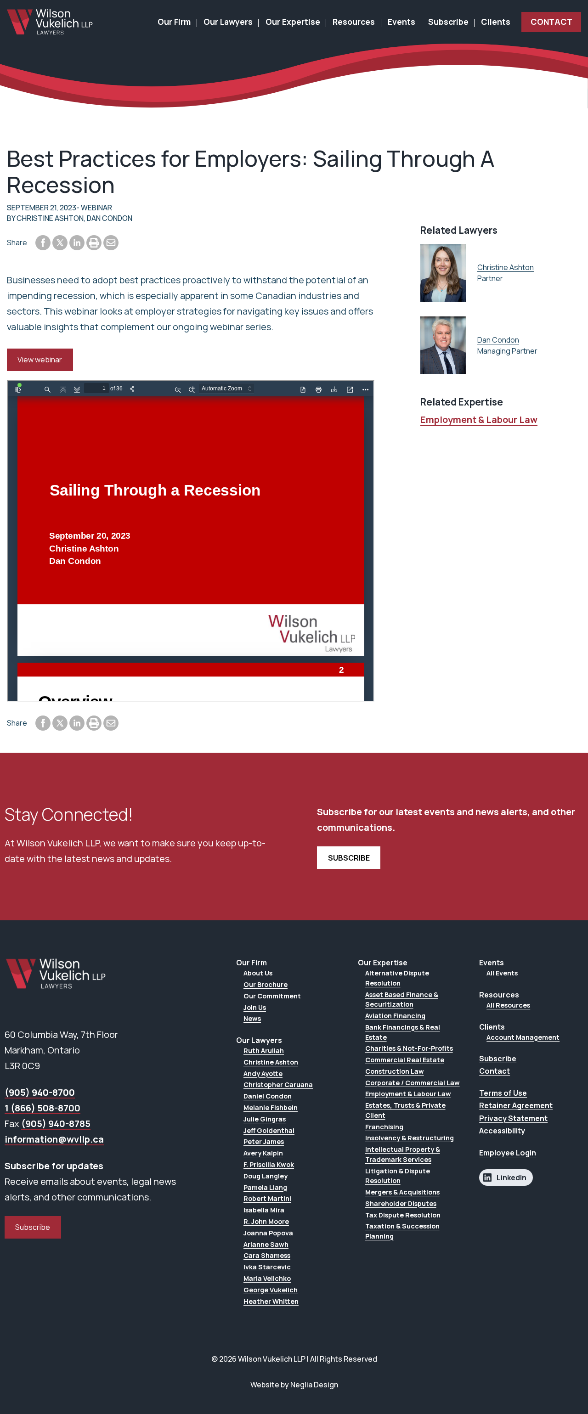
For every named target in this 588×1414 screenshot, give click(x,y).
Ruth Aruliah (263, 1050)
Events (401, 21)
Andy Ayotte (263, 1073)
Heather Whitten (271, 1301)
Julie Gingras (264, 1119)
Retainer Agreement (516, 1105)
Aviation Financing (395, 1015)
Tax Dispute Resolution (403, 1215)
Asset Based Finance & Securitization (401, 999)
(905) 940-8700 (40, 1092)
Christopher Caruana (278, 1084)
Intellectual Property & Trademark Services (402, 1154)
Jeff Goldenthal (268, 1130)
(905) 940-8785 (55, 1123)
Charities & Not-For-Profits (409, 1048)
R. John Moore (266, 1221)
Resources (354, 21)
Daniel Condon (267, 1096)
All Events (502, 973)
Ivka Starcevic (267, 1266)
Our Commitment (272, 995)
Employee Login (507, 1153)
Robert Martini (267, 1198)
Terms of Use (503, 1093)
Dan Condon (498, 340)
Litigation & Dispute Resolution (397, 1175)
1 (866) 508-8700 (42, 1108)
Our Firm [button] (174, 21)
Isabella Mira (263, 1210)
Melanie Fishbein (270, 1107)
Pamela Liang (265, 1187)
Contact (551, 21)
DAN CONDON (109, 218)
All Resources (508, 1005)
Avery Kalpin (263, 1153)
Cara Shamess (266, 1255)
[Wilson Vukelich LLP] (50, 21)
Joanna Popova (268, 1232)
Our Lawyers (228, 21)
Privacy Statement (513, 1118)
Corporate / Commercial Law (412, 1082)
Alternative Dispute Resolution (397, 978)
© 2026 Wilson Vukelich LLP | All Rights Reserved (294, 1359)
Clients (495, 21)
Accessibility (502, 1131)
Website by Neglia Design (294, 1385)
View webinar (39, 360)
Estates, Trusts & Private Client (405, 1110)
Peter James (263, 1141)
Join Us (254, 1007)
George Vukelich (270, 1289)
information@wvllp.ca (54, 1139)
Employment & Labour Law (478, 419)
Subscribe (448, 21)
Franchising (384, 1126)
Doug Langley (265, 1176)
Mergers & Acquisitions (402, 1192)
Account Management (523, 1037)
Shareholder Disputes (400, 1203)
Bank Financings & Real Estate (402, 1032)
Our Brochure (265, 984)
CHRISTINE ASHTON (50, 218)
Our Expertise (293, 21)
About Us (257, 973)
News (252, 1018)
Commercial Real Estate (404, 1059)
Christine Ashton (505, 267)
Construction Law (394, 1071)
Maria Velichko (267, 1278)
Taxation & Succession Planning (402, 1231)
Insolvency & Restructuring (409, 1137)
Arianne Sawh (265, 1244)
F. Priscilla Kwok (268, 1164)
